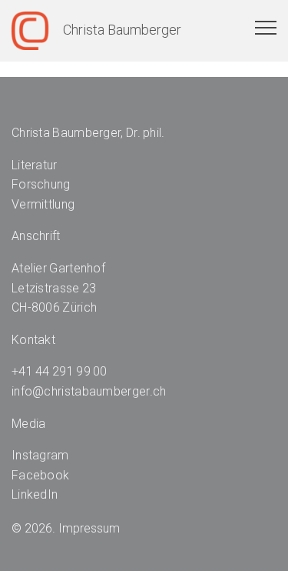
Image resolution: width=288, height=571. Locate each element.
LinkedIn (35, 494)
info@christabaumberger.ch (89, 391)
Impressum (89, 528)
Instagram (40, 455)
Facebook (40, 475)
